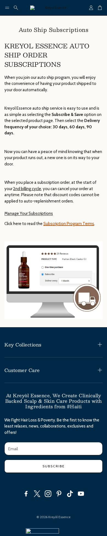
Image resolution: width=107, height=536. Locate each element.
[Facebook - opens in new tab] (26, 493)
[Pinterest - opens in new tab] (59, 493)
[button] (7, 8)
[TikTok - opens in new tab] (70, 493)
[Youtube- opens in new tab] (81, 493)
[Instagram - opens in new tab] (48, 493)
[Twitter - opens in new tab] (37, 493)
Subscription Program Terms (68, 223)
